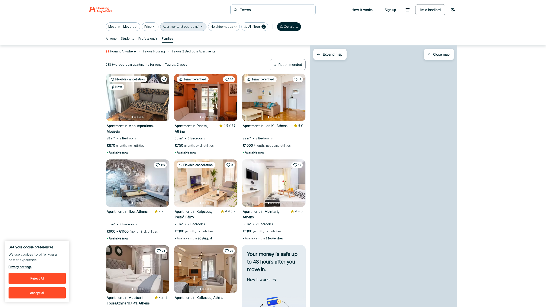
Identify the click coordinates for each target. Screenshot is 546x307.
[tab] (111, 38)
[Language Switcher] (453, 10)
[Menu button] (407, 10)
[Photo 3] (137, 117)
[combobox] (275, 10)
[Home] (101, 9)
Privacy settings (20, 267)
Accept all (37, 293)
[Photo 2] (135, 117)
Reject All (37, 278)
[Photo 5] (142, 117)
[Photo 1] (132, 117)
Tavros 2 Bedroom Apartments (193, 51)
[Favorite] (164, 79)
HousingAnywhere (123, 51)
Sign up (390, 10)
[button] (123, 26)
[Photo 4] (140, 117)
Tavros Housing (154, 51)
